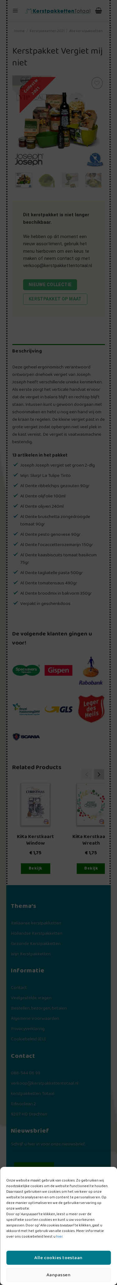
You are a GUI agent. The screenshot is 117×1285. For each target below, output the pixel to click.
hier (59, 1236)
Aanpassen (58, 1275)
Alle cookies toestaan (58, 1258)
